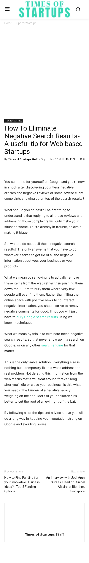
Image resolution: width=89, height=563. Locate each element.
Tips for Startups (26, 23)
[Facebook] (8, 168)
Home (8, 23)
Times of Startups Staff (23, 159)
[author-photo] (44, 528)
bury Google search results (37, 317)
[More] (48, 168)
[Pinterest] (28, 168)
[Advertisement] (44, 72)
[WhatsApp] (38, 168)
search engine (52, 345)
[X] (18, 168)
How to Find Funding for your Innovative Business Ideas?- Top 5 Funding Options (22, 484)
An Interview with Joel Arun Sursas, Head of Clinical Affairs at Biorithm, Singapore (65, 484)
